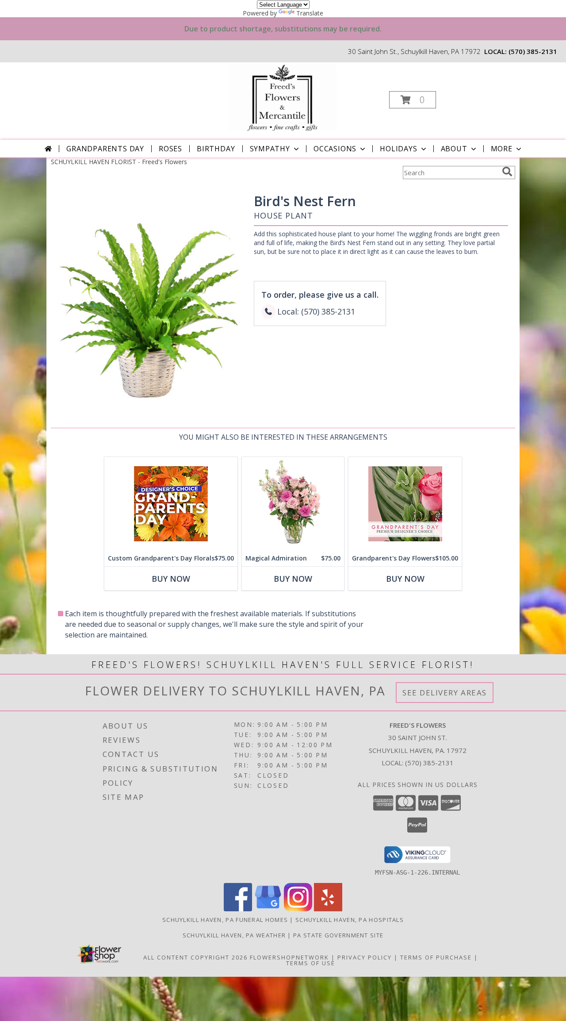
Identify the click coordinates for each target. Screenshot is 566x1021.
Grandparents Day (105, 149)
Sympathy (270, 149)
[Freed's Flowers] (282, 97)
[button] (412, 99)
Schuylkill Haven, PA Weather (234, 935)
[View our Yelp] (328, 909)
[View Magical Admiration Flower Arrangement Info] (293, 503)
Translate (309, 13)
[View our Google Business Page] (268, 909)
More (501, 149)
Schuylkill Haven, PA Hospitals (349, 920)
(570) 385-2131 (533, 51)
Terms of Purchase (436, 957)
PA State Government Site (338, 935)
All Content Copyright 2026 (195, 957)
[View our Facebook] (238, 909)
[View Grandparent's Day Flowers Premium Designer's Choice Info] (405, 503)
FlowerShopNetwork (289, 957)
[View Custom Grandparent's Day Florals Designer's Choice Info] (170, 503)
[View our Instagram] (298, 909)
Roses (170, 149)
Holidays (398, 149)
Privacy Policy (364, 957)
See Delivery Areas (444, 692)
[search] (507, 171)
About (454, 149)
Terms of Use (310, 963)
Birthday (216, 149)
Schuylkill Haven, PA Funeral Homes (225, 920)
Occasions (335, 149)
